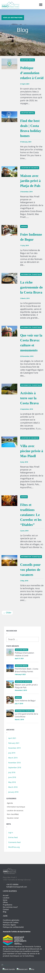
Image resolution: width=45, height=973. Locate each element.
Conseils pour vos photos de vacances (30, 570)
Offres (5, 902)
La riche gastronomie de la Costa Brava (31, 287)
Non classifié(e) (13, 814)
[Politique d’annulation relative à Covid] (10, 652)
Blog (4, 912)
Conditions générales (11, 920)
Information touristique (16, 807)
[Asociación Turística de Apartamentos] (14, 940)
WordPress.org (14, 847)
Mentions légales (9, 925)
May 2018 (12, 782)
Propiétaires (7, 905)
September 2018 (14, 767)
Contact (6, 909)
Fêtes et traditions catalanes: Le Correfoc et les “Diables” (31, 515)
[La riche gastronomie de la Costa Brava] (10, 713)
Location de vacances (15, 810)
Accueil (5, 895)
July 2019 (11, 753)
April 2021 (12, 738)
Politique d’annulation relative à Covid (32, 73)
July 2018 (11, 772)
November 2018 (14, 762)
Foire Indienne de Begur (25, 700)
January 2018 (13, 792)
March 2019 (12, 758)
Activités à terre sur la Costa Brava (29, 398)
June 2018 (12, 777)
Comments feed (14, 842)
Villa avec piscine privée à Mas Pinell (31, 451)
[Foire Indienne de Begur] (10, 700)
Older (7, 612)
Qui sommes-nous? (10, 907)
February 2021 (13, 743)
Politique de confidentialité (13, 927)
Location (6, 898)
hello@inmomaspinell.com (16, 887)
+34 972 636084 (12, 884)
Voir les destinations (12, 17)
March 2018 (12, 787)
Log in (10, 832)
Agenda (10, 803)
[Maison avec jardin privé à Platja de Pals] (10, 684)
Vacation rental (13, 818)
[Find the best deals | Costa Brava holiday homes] (10, 668)
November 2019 (14, 748)
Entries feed (13, 837)
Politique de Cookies (10, 922)
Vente (5, 900)
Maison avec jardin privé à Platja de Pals (30, 181)
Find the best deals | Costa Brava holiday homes (26, 670)
